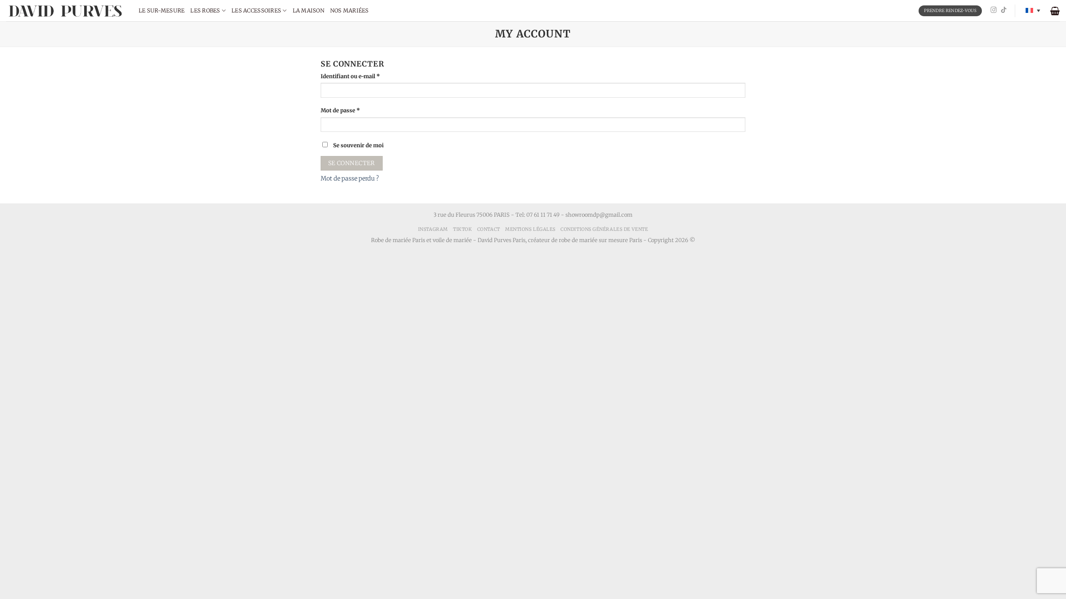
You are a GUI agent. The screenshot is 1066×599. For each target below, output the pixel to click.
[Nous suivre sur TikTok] (1004, 10)
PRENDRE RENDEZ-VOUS (950, 10)
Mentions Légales (530, 229)
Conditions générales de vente (604, 229)
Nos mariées (349, 10)
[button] (1055, 11)
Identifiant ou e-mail (365, 76)
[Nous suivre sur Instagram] (994, 10)
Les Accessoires (256, 10)
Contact (488, 229)
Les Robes (205, 10)
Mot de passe (355, 110)
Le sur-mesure (161, 10)
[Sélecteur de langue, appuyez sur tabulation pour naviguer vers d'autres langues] (1032, 10)
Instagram (433, 229)
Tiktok (462, 229)
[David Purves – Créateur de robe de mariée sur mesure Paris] (66, 11)
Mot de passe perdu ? (350, 178)
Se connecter (351, 163)
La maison (308, 10)
